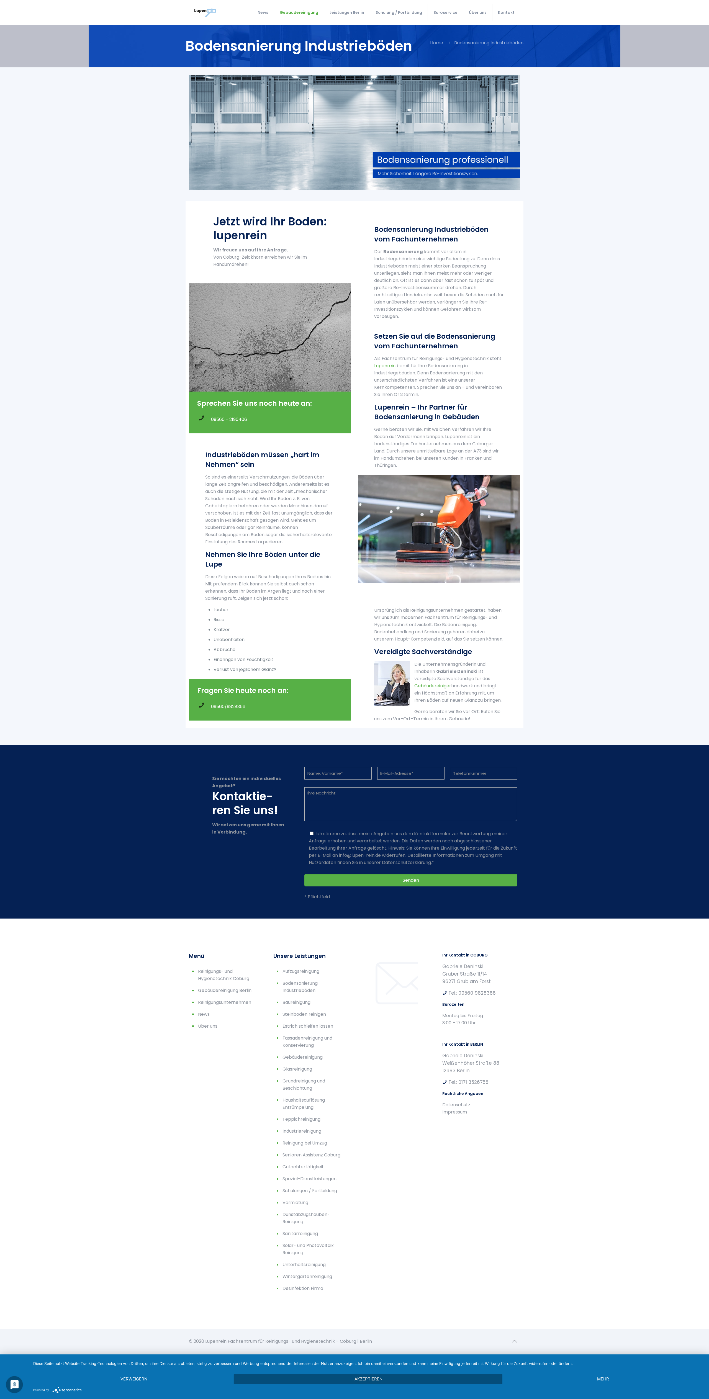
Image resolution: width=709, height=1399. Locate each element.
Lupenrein (384, 365)
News (204, 1014)
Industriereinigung (301, 1131)
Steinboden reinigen (304, 1014)
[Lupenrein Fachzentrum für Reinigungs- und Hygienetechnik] (208, 12)
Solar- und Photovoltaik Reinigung (308, 1249)
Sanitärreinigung (300, 1233)
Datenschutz (456, 1105)
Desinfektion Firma (302, 1288)
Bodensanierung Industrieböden (300, 987)
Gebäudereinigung (302, 1057)
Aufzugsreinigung (300, 971)
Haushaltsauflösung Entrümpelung (303, 1103)
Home (436, 43)
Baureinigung (296, 1002)
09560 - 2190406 (229, 419)
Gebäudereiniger (432, 686)
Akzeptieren (368, 1379)
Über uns (207, 1026)
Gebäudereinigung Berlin (224, 990)
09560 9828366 (477, 993)
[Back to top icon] (514, 1341)
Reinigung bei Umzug (304, 1143)
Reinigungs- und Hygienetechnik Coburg (223, 975)
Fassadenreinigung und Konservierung (307, 1041)
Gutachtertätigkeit (303, 1167)
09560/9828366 (228, 706)
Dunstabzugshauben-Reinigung (306, 1218)
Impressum (454, 1112)
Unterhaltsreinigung (304, 1264)
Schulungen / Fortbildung (309, 1190)
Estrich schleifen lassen (307, 1026)
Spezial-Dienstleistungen (309, 1179)
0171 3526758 (473, 1082)
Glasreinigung (297, 1069)
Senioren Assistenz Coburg (311, 1155)
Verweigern (133, 1379)
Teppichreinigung (301, 1119)
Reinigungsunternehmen (224, 1002)
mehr (603, 1379)
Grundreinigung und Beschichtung (303, 1084)
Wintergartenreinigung (307, 1276)
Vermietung (295, 1202)
